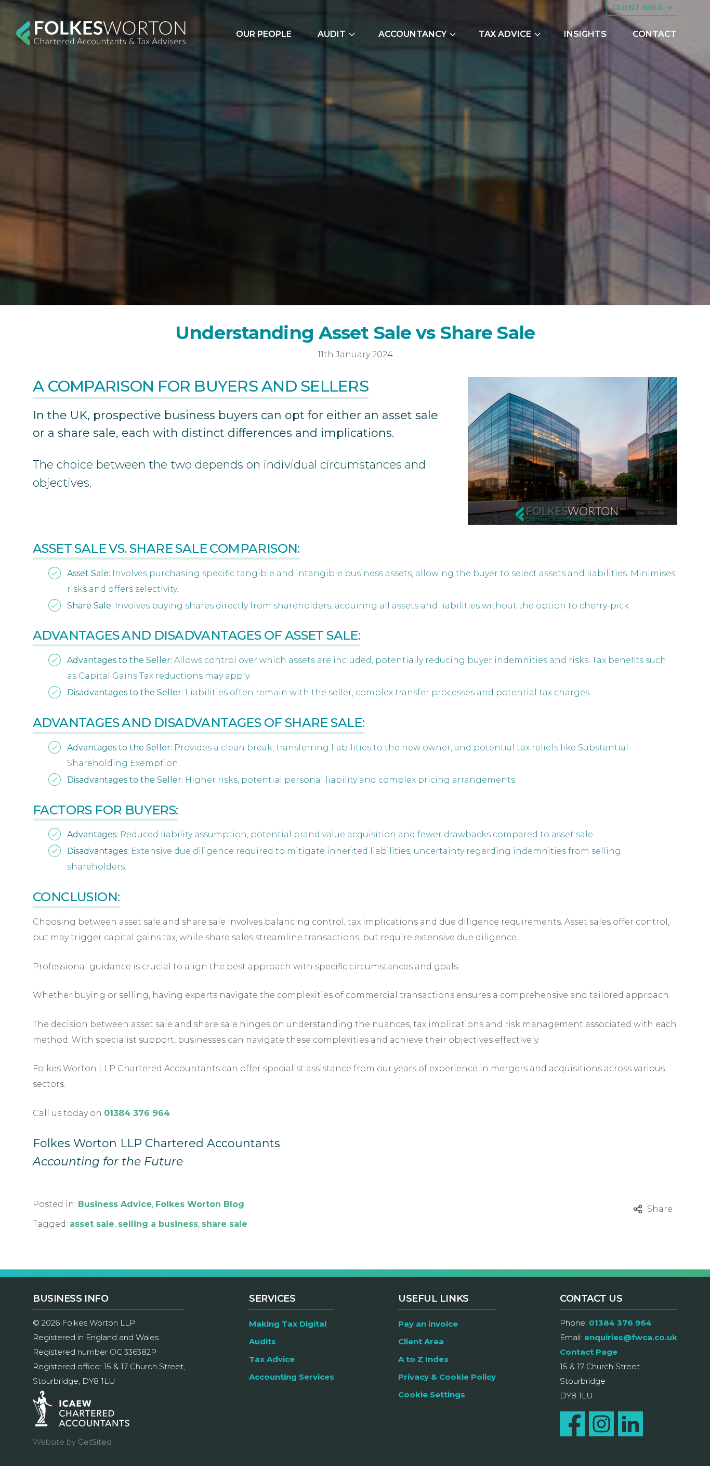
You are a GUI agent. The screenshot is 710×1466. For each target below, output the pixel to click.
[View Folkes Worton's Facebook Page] (572, 1423)
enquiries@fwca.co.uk (630, 1337)
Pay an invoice (428, 1324)
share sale (224, 1224)
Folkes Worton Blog (199, 1204)
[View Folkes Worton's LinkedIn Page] (630, 1423)
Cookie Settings (431, 1394)
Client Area (421, 1341)
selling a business (158, 1224)
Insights (585, 34)
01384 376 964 (137, 1113)
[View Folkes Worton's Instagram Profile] (601, 1423)
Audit (332, 34)
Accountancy (412, 34)
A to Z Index (423, 1359)
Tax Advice (505, 34)
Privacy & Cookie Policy (447, 1377)
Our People (264, 34)
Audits (262, 1341)
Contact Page (588, 1352)
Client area (637, 7)
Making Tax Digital (287, 1324)
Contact (655, 34)
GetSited (95, 1442)
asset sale (92, 1224)
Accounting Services (291, 1377)
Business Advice (115, 1204)
